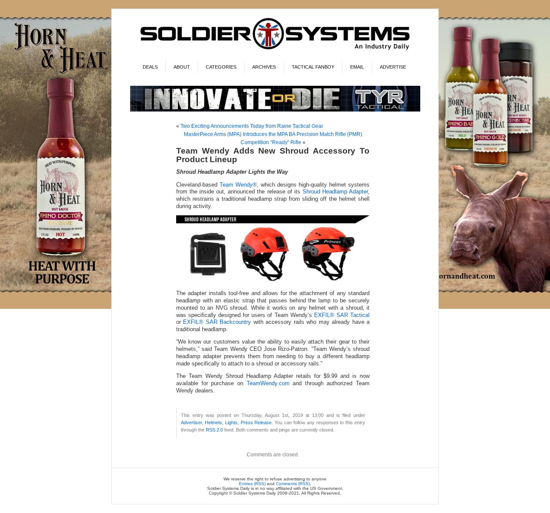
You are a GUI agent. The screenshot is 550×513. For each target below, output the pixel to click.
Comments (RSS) (293, 483)
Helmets (213, 422)
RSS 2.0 (214, 429)
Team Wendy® (238, 185)
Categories (221, 66)
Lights (231, 422)
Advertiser (191, 422)
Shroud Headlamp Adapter (335, 192)
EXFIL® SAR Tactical (342, 315)
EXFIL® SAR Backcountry (217, 322)
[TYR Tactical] (275, 110)
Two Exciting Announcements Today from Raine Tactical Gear (251, 126)
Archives (264, 66)
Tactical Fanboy (313, 66)
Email (357, 66)
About (182, 66)
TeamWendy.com (268, 383)
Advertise (393, 66)
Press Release (256, 422)
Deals (150, 66)
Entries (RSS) (252, 483)
